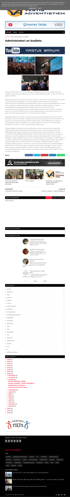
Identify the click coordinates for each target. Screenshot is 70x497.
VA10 (8, 329)
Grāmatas (10, 337)
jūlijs (10, 394)
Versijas (9, 300)
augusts (11, 392)
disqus (55, 197)
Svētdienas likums (12, 352)
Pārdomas (10, 292)
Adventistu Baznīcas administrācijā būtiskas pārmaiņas (11, 182)
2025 (8, 361)
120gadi (9, 343)
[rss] (56, 495)
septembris (12, 390)
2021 (8, 369)
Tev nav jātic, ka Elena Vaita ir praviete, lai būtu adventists (30, 486)
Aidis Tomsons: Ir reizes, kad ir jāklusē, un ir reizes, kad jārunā (30, 472)
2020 (9, 371)
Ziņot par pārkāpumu (13, 450)
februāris (11, 404)
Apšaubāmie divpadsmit (14, 314)
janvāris (11, 406)
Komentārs (10, 332)
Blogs (21, 32)
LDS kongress (11, 312)
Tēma (8, 326)
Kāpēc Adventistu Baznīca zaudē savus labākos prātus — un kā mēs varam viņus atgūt (38, 479)
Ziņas (15, 32)
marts (10, 402)
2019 (8, 374)
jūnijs (10, 396)
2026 (9, 359)
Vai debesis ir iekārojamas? (37, 249)
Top (8, 346)
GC (7, 349)
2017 (8, 410)
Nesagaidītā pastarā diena (37, 239)
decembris (12, 375)
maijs (10, 398)
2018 (8, 408)
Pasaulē (26, 44)
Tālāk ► (45, 281)
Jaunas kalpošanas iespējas (17, 381)
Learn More (32, 8)
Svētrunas (10, 323)
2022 (8, 367)
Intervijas (10, 309)
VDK (8, 335)
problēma (10, 320)
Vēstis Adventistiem (19, 494)
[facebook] (59, 495)
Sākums (8, 32)
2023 (8, 365)
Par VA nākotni (29, 181)
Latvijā (9, 289)
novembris (12, 377)
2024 (9, 363)
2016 (8, 413)
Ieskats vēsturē (11, 306)
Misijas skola (11, 340)
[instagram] (64, 495)
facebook (61, 197)
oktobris (11, 379)
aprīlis (10, 400)
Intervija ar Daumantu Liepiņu (17, 387)
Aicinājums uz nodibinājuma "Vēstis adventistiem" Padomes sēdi (54, 182)
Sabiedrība (10, 317)
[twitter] (61, 495)
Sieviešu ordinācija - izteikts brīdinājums (21, 383)
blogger (48, 197)
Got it (40, 8)
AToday (9, 303)
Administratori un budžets (16, 385)
